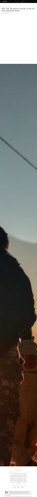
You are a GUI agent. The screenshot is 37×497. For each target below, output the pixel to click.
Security (9, 6)
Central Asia (4, 6)
